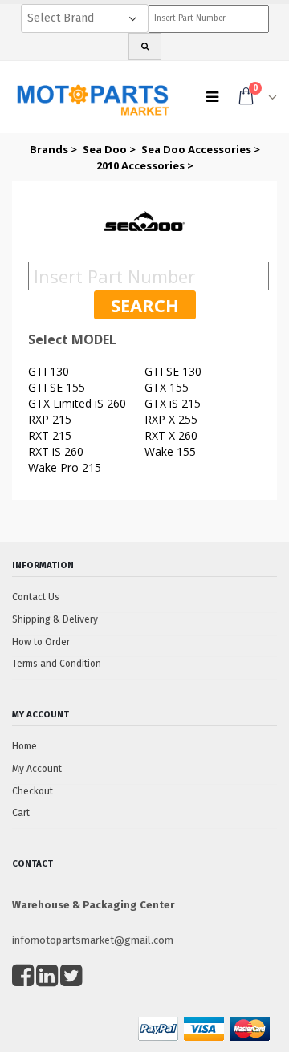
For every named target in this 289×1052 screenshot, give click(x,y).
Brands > (54, 149)
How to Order (41, 642)
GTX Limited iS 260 (77, 403)
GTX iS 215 (172, 403)
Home (24, 746)
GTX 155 (166, 387)
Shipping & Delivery (55, 619)
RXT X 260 (170, 435)
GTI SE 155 (56, 387)
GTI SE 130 (172, 371)
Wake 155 (170, 451)
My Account (37, 768)
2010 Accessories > (144, 165)
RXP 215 (49, 419)
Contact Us (35, 597)
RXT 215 (49, 435)
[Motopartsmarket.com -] (92, 101)
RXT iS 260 (55, 451)
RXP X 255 (170, 419)
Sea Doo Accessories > (200, 149)
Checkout (32, 791)
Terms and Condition (56, 663)
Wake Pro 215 (64, 467)
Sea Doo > (110, 149)
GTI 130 (48, 371)
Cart (21, 812)
